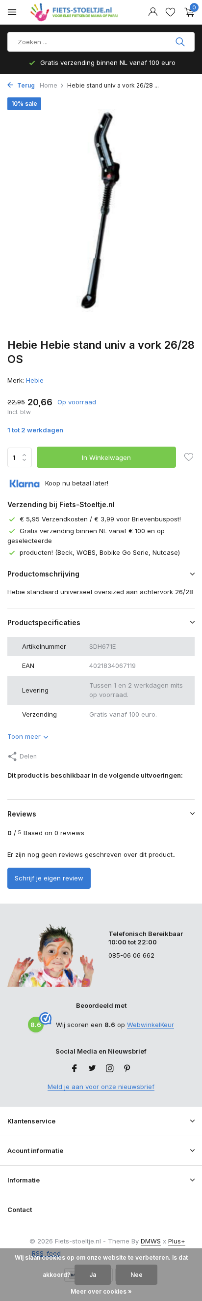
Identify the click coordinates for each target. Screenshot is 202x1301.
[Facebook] (74, 1069)
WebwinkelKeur (150, 1025)
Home (48, 85)
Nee (136, 1274)
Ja (92, 1274)
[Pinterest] (127, 1069)
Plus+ (176, 1241)
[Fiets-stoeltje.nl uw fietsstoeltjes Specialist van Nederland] (75, 12)
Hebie (35, 380)
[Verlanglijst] (170, 12)
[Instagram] (110, 1069)
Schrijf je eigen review (49, 878)
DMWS (151, 1241)
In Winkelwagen (106, 457)
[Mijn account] (152, 12)
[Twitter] (92, 1069)
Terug (25, 85)
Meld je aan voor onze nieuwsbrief (101, 1086)
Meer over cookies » (101, 1291)
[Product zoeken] (181, 42)
